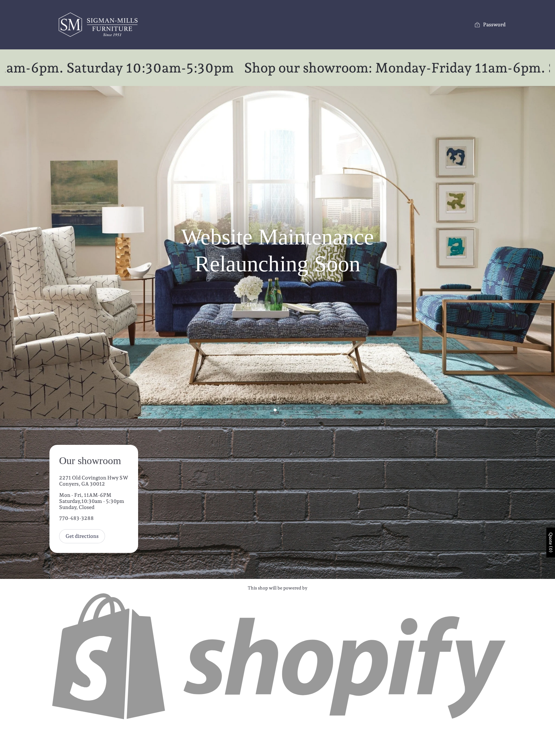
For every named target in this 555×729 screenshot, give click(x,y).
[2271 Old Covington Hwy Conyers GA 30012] (277, 499)
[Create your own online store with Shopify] (277, 719)
